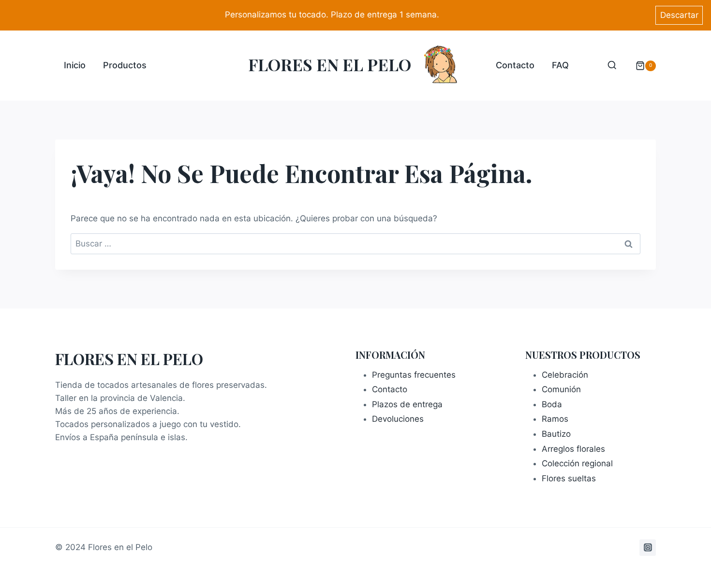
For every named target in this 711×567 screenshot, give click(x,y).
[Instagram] (647, 547)
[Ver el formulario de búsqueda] (612, 66)
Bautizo (556, 434)
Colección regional (577, 463)
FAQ (560, 65)
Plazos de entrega (407, 404)
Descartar (679, 15)
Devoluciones (398, 419)
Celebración (565, 375)
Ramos (555, 419)
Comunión (561, 389)
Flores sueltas (569, 478)
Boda (552, 404)
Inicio (75, 65)
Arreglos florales (573, 449)
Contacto (515, 65)
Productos (125, 65)
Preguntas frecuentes (414, 375)
